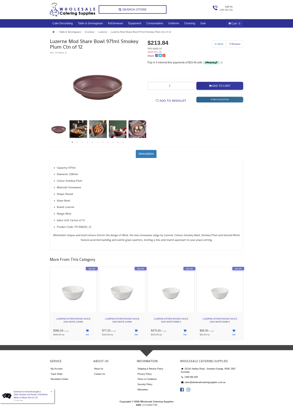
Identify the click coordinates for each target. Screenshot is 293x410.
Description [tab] (146, 153)
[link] (182, 389)
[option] (97, 85)
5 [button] (92, 142)
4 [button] (87, 142)
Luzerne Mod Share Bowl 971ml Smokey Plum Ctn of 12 (141, 32)
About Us (98, 368)
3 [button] (82, 142)
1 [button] (72, 142)
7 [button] (102, 142)
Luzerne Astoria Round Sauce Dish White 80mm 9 (171, 320)
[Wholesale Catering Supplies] (73, 9)
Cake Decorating (62, 23)
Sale (203, 23)
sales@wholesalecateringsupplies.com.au (205, 382)
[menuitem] (157, 55)
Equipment (134, 23)
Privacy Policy (145, 374)
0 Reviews (234, 44)
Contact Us (99, 374)
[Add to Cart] (87, 332)
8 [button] (108, 142)
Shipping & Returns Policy (150, 368)
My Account (56, 368)
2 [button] (77, 142)
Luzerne (102, 32)
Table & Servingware (90, 23)
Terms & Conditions (147, 379)
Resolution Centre (59, 379)
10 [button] (118, 142)
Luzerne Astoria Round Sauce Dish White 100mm (73, 320)
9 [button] (113, 142)
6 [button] (97, 142)
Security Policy (145, 384)
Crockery (89, 32)
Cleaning (189, 23)
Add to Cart (221, 85)
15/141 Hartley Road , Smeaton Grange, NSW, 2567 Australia (208, 370)
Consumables (154, 23)
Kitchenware (115, 23)
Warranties (143, 389)
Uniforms (173, 23)
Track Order (56, 374)
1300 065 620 (191, 377)
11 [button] (123, 142)
